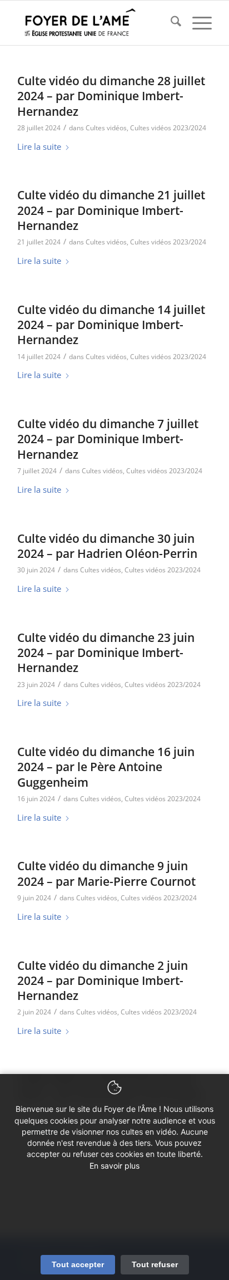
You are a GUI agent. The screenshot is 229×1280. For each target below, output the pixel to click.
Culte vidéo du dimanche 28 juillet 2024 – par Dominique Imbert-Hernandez (111, 96)
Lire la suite (39, 146)
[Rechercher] (170, 23)
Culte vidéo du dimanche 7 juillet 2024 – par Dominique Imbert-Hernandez (107, 439)
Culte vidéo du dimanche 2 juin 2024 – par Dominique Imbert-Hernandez (102, 981)
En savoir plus (114, 1165)
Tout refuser (155, 1264)
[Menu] (196, 23)
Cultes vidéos (106, 128)
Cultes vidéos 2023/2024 (168, 128)
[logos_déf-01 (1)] (95, 23)
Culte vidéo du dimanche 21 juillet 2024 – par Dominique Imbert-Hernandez (111, 210)
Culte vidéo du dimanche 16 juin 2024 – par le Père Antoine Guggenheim (106, 767)
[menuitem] (170, 23)
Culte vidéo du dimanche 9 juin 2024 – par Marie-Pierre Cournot (106, 873)
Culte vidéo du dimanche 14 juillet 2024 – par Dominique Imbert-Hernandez (111, 325)
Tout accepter (78, 1264)
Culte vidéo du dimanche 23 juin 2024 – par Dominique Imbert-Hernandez (106, 653)
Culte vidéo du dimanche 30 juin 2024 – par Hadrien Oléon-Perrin (107, 546)
